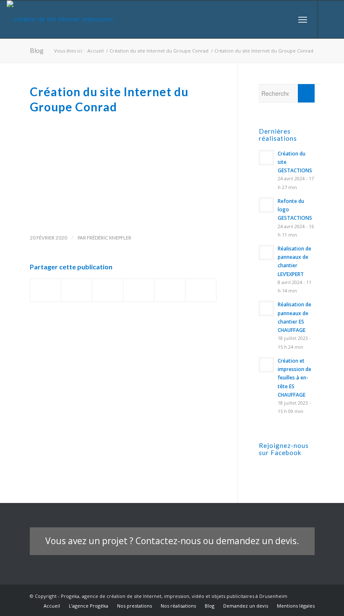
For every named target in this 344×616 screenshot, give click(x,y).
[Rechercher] (284, 19)
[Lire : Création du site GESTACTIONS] (266, 157)
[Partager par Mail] (200, 290)
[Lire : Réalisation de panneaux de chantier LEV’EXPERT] (266, 252)
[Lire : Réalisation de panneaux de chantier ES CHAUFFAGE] (266, 308)
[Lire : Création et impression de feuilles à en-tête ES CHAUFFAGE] (266, 364)
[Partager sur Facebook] (45, 290)
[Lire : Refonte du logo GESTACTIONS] (266, 205)
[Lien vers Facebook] (331, 19)
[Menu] (302, 19)
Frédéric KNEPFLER (109, 237)
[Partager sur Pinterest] (169, 290)
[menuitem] (284, 19)
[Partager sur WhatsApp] (138, 290)
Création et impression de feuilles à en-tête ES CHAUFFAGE (294, 377)
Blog (37, 50)
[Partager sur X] (76, 290)
